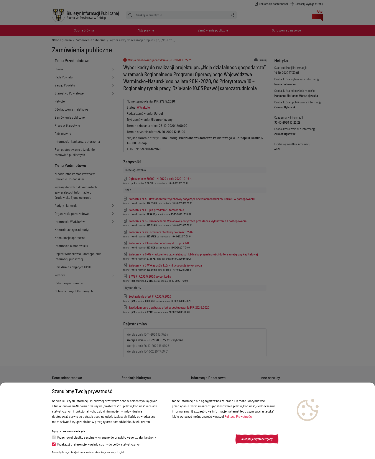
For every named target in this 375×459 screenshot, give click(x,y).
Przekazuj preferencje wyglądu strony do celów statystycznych (99, 444)
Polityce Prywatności (239, 416)
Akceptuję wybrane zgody (257, 439)
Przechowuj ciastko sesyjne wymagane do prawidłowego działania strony (106, 437)
